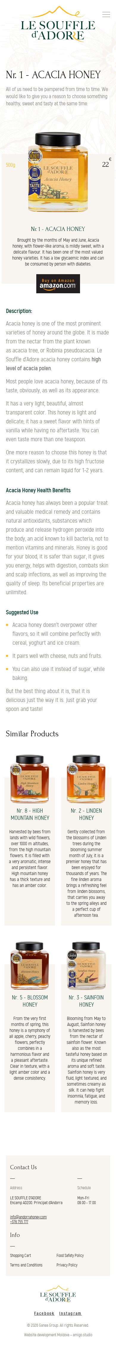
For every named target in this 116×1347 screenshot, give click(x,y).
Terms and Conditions (26, 1265)
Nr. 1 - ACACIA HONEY (58, 229)
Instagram (70, 1313)
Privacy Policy (67, 1265)
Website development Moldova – (48, 1335)
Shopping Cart (20, 1256)
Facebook (44, 1313)
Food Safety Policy (70, 1256)
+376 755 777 (19, 1222)
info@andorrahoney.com (28, 1217)
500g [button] (10, 165)
